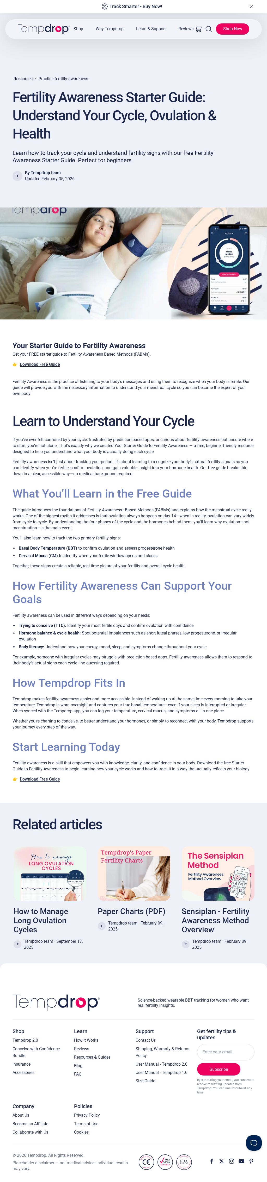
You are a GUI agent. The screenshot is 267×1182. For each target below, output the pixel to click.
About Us (21, 1115)
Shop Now (232, 28)
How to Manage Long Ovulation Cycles (41, 920)
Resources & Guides (92, 1057)
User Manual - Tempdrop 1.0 (161, 1072)
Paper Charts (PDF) (131, 911)
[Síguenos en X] (222, 1161)
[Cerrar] (251, 6)
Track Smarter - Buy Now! (136, 6)
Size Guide (145, 1080)
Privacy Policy (87, 1115)
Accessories (23, 1072)
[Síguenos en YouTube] (241, 1161)
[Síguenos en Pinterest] (251, 1161)
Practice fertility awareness (63, 78)
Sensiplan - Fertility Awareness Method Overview (216, 920)
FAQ (78, 1074)
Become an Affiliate (30, 1123)
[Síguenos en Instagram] (231, 1161)
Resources (23, 78)
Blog (78, 1065)
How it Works (86, 1040)
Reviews (185, 28)
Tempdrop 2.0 (25, 1040)
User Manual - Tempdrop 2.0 (161, 1064)
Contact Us (146, 1040)
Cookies (81, 1132)
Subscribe (219, 1069)
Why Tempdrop (110, 28)
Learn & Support (151, 28)
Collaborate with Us (30, 1132)
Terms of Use (86, 1123)
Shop (78, 28)
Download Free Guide (40, 364)
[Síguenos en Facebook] (212, 1161)
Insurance (22, 1064)
